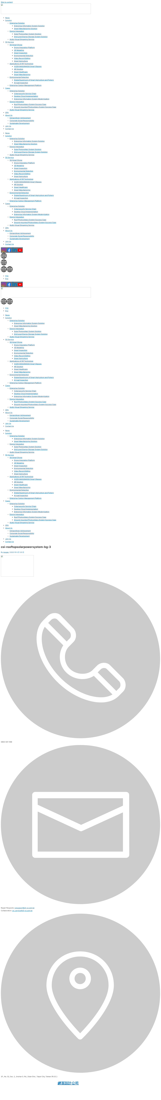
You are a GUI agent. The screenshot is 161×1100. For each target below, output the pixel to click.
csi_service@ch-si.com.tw (22, 911)
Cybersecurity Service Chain (25, 94)
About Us (8, 115)
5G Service (9, 42)
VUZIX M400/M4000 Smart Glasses (28, 66)
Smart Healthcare (21, 72)
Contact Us (9, 129)
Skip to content (7, 2)
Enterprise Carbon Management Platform (25, 85)
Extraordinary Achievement (20, 118)
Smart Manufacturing (22, 75)
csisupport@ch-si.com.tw (24, 908)
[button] (80, 269)
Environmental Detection (23, 56)
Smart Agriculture (21, 61)
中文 (7, 276)
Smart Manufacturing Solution (25, 29)
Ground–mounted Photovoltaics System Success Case (35, 107)
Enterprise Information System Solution (29, 26)
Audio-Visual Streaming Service (22, 39)
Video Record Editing (22, 58)
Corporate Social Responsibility (22, 121)
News (7, 18)
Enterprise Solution (17, 23)
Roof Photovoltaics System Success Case (30, 104)
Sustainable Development (20, 123)
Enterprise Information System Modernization (31, 99)
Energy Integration (17, 31)
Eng (6, 279)
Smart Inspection (20, 53)
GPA (7, 113)
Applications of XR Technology (21, 64)
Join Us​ (8, 126)
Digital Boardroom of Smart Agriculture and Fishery (34, 80)
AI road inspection (21, 83)
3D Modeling (19, 50)
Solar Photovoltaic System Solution (27, 34)
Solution (8, 20)
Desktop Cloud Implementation (26, 96)
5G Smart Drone (16, 45)
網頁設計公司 (68, 1083)
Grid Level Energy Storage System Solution (31, 37)
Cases (7, 88)
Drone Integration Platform (24, 48)
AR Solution (18, 69)
